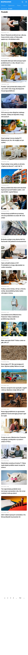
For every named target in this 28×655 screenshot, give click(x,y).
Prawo (19, 5)
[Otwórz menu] (25, 1)
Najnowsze (11, 5)
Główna (3, 5)
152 (20, 598)
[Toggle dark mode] (22, 1)
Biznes (25, 5)
